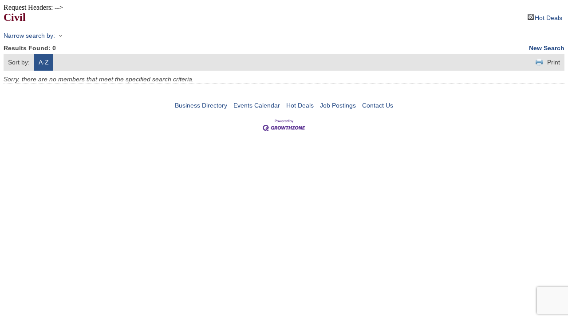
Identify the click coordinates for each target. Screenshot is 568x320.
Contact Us (377, 105)
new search (546, 48)
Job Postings (338, 105)
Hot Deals (548, 17)
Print (553, 62)
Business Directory (201, 105)
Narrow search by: (29, 35)
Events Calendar (256, 105)
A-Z (44, 62)
